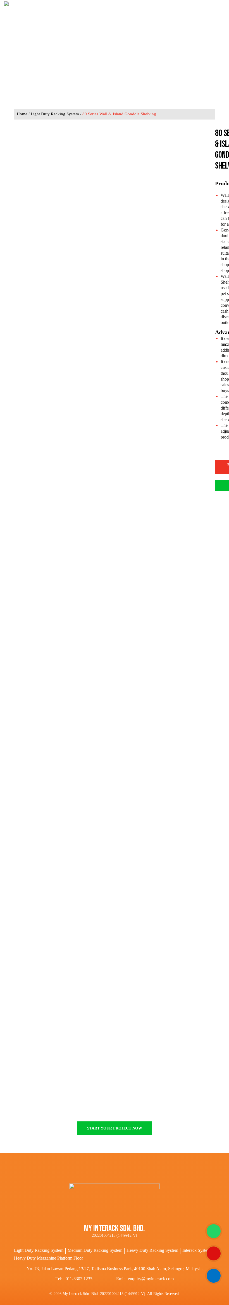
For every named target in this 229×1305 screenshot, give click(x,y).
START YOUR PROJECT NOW (114, 1128)
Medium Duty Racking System (95, 1250)
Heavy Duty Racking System (152, 1250)
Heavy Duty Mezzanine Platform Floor (48, 1258)
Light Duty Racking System (55, 114)
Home (22, 114)
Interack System (196, 1250)
